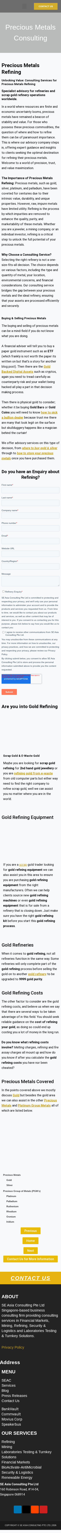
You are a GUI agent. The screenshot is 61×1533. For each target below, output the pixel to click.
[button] (24, 6)
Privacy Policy (13, 1347)
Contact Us (30, 1278)
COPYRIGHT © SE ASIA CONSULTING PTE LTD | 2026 (30, 1525)
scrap (23, 864)
